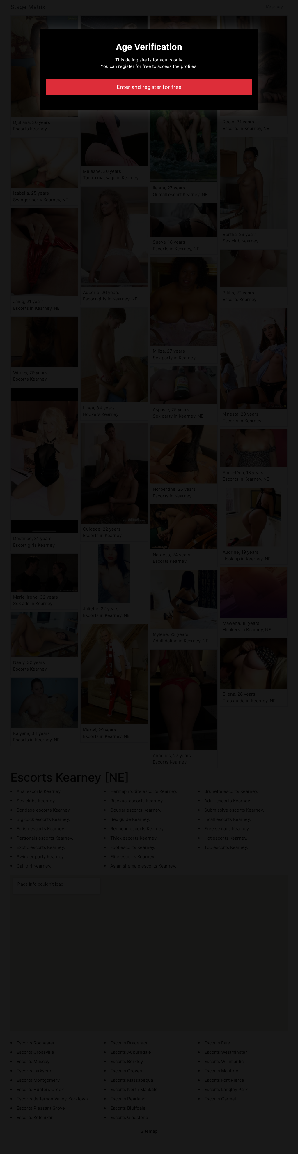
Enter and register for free (149, 87)
